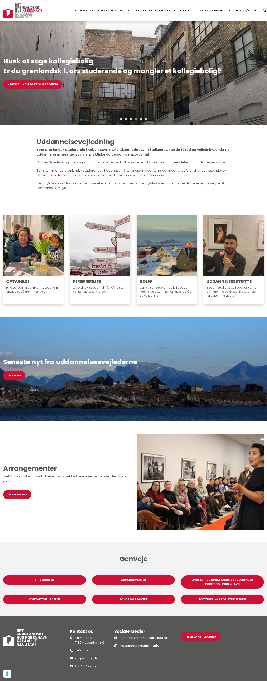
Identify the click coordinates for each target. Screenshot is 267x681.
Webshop (218, 10)
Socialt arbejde (131, 10)
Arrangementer (133, 580)
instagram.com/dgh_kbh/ (139, 646)
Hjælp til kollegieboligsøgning (32, 84)
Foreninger (182, 10)
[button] (120, 119)
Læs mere (14, 375)
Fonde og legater (133, 599)
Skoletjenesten (102, 10)
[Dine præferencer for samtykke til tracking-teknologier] (7, 674)
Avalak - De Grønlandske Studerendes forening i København (222, 582)
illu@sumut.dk (86, 658)
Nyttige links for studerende (222, 599)
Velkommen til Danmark (57, 175)
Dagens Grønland (243, 10)
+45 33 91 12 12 (86, 650)
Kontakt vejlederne (44, 599)
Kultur (79, 10)
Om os (201, 10)
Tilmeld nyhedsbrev (200, 637)
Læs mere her (17, 494)
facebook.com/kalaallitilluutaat (144, 638)
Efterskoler (44, 580)
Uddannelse (159, 10)
